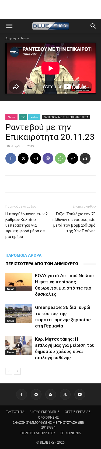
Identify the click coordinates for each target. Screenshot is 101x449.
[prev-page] (8, 371)
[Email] (35, 158)
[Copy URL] (72, 158)
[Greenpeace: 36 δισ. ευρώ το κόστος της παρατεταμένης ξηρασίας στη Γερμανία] (18, 313)
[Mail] (36, 394)
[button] (9, 26)
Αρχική (10, 38)
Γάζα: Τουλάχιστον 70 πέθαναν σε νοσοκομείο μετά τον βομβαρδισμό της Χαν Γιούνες (74, 222)
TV (23, 117)
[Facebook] (10, 158)
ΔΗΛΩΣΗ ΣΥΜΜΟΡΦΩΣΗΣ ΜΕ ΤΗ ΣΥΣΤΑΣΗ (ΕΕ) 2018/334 (48, 425)
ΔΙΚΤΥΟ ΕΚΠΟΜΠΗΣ (45, 411)
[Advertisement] (51, 9)
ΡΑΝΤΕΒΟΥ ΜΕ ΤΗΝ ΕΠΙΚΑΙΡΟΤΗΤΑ (65, 117)
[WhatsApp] (60, 158)
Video (34, 117)
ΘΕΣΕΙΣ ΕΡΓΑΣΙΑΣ (77, 411)
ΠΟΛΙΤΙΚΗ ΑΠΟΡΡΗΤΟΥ (37, 433)
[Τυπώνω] (85, 158)
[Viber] (48, 158)
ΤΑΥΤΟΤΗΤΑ (15, 411)
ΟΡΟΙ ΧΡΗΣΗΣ (48, 417)
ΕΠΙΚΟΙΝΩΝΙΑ (70, 433)
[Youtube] (79, 394)
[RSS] (50, 394)
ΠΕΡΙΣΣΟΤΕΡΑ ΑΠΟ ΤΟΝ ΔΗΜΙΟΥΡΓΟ (41, 263)
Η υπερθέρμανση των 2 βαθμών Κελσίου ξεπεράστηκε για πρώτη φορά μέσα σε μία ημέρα (26, 225)
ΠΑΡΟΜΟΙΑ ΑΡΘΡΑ (23, 255)
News (25, 38)
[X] (23, 158)
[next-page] (17, 371)
